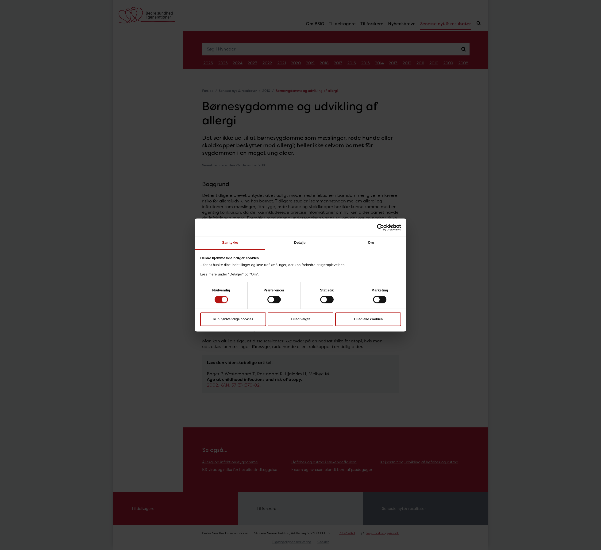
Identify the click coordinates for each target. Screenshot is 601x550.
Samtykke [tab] (230, 242)
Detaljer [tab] (300, 242)
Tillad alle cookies (368, 319)
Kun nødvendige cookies (233, 319)
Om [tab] (371, 242)
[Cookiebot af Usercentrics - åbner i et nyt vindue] (380, 227)
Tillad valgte (300, 319)
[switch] (274, 299)
